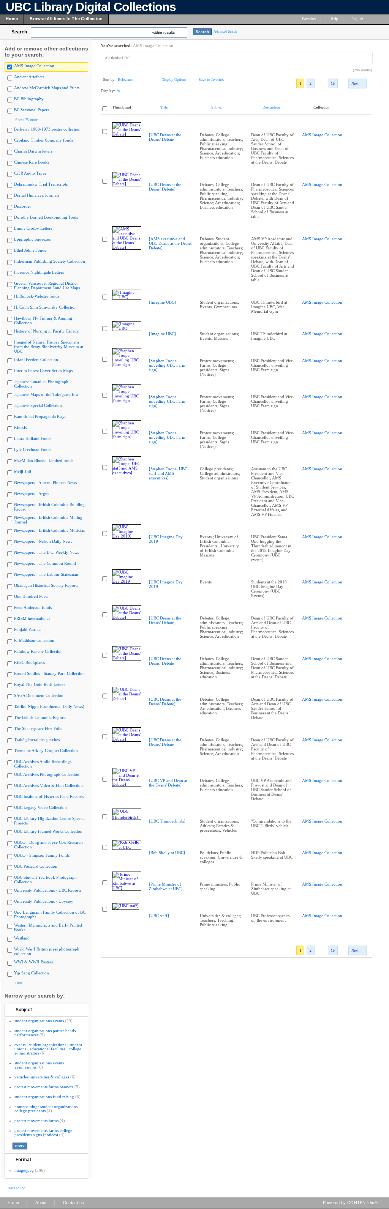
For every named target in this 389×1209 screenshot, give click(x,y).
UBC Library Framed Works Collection (48, 831)
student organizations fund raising (44, 1096)
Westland (22, 938)
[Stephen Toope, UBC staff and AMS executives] (168, 473)
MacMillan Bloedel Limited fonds (43, 460)
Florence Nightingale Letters (39, 272)
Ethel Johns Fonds (30, 250)
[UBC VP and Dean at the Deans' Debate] (168, 782)
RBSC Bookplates (29, 662)
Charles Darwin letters (33, 151)
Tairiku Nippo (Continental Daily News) (49, 706)
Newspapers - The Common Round (45, 563)
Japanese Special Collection (38, 405)
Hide (18, 983)
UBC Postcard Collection (35, 866)
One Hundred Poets (31, 596)
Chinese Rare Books (31, 162)
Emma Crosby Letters (33, 228)
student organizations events (39, 1020)
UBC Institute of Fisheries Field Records (49, 796)
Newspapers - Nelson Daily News (43, 541)
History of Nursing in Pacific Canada (46, 331)
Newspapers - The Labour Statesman (46, 574)
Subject (24, 1009)
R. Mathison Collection (34, 640)
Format (23, 1159)
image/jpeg (24, 1170)
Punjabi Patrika (27, 629)
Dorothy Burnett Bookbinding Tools (46, 217)
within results (163, 32)
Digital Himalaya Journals (36, 195)
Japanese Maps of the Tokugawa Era (46, 394)
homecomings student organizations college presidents (45, 1108)
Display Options (174, 79)
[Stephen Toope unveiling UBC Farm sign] (167, 365)
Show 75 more (26, 120)
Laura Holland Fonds (32, 438)
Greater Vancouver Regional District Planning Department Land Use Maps (47, 285)
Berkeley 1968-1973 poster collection (47, 129)
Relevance (125, 79)
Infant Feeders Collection (36, 359)
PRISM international (32, 618)
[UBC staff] (159, 915)
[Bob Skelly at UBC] (167, 852)
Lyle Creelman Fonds (32, 449)
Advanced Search (225, 31)
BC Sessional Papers (31, 109)
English (357, 19)
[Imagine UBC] (162, 302)
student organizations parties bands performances (45, 1032)
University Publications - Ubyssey (43, 901)
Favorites (309, 19)
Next (355, 83)
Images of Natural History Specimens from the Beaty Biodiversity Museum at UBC (48, 346)
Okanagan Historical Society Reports (46, 585)
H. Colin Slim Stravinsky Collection (45, 307)
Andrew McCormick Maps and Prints (46, 87)
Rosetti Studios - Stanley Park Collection (49, 673)
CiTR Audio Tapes (30, 173)
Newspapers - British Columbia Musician (49, 530)
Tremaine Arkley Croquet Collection (46, 750)
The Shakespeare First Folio (38, 728)
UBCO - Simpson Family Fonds (42, 855)
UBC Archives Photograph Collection (46, 774)
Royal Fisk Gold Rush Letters (39, 684)
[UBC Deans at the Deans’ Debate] (165, 137)
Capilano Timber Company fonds (43, 140)
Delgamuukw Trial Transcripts (41, 184)
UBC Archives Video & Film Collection (48, 785)
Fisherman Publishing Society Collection (49, 261)
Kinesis (20, 427)
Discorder (22, 206)
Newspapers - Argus (31, 493)
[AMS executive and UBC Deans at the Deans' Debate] (170, 243)
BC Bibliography (29, 98)
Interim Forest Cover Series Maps (43, 370)
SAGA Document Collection (38, 695)
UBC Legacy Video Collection (40, 807)
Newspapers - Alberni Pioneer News (45, 482)
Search (19, 32)
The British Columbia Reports (40, 717)
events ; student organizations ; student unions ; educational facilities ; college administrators (48, 1048)
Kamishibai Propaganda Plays (40, 416)
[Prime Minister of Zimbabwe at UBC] (166, 886)
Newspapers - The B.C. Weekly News (46, 552)
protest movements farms (36, 1120)
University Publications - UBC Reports (47, 890)
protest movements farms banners (43, 1086)
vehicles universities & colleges (41, 1077)
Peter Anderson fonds (33, 607)
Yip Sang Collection (31, 973)
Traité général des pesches (37, 739)
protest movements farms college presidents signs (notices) (43, 1132)
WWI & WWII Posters (33, 962)
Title (164, 107)
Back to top (16, 1188)
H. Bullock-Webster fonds (36, 296)
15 (333, 83)
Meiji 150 (22, 471)
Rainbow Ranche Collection (38, 651)
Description (271, 107)
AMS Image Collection (34, 65)
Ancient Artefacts (29, 76)
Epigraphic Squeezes (32, 239)
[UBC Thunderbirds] (167, 821)
